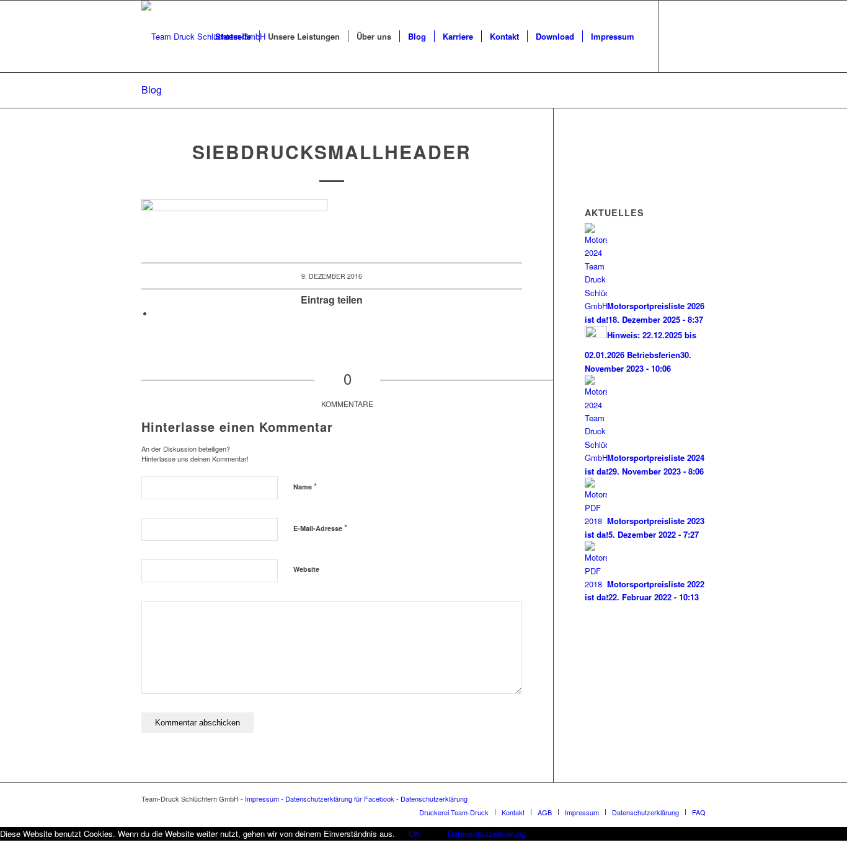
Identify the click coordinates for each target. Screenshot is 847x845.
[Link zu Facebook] (696, 36)
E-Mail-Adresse (320, 527)
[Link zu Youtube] (677, 36)
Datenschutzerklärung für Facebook (339, 798)
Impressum (262, 798)
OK (414, 833)
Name (305, 486)
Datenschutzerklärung (434, 798)
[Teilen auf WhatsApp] (157, 314)
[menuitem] (233, 36)
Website (306, 569)
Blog (151, 89)
